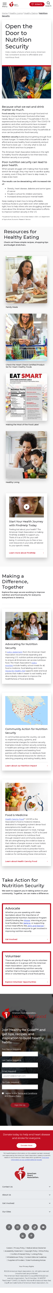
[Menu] (4, 3)
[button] (26, 507)
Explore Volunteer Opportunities (20, 982)
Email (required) (9, 1071)
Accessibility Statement (14, 1251)
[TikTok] (34, 1227)
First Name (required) (11, 1049)
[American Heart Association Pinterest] (31, 1236)
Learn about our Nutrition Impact (21, 766)
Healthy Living (15, 13)
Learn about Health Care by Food (21, 861)
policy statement (14, 652)
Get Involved (11, 939)
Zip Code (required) (10, 1082)
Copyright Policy (30, 1251)
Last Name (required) (11, 1060)
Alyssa (27, 920)
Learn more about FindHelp (22, 553)
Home (5, 13)
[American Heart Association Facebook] (9, 1227)
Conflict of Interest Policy (20, 1254)
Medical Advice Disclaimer (36, 1248)
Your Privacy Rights (26, 1266)
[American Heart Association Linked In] (22, 1236)
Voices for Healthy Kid (15, 671)
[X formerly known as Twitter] (26, 1227)
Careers (9, 1248)
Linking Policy (37, 1254)
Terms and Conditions (27, 1093)
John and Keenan (35, 926)
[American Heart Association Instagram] (17, 1227)
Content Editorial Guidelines (35, 1257)
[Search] (48, 3)
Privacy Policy (14, 1096)
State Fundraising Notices (36, 1260)
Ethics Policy (44, 1251)
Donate (38, 4)
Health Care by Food (14, 819)
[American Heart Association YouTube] (43, 1227)
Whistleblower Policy (15, 1257)
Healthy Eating (30, 13)
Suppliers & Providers (16, 1260)
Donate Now (26, 1145)
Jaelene (26, 923)
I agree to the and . (21, 1094)
